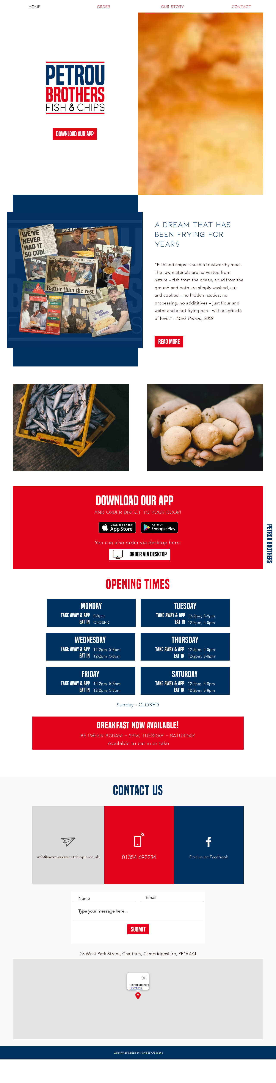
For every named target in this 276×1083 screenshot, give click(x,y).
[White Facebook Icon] (208, 841)
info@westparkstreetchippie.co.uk (68, 857)
